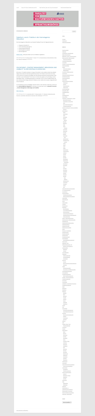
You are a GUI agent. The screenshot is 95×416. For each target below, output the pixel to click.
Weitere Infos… (19, 54)
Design (63, 67)
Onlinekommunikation (67, 195)
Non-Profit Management (68, 104)
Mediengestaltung (65, 224)
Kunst (63, 201)
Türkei (64, 185)
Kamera (64, 84)
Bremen (64, 333)
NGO (64, 103)
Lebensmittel (64, 202)
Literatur (64, 204)
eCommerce (64, 73)
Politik (63, 266)
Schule (63, 305)
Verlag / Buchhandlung (66, 372)
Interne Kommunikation (67, 366)
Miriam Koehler (38, 94)
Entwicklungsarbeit (66, 76)
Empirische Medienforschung (68, 75)
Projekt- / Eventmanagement (67, 277)
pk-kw (35, 57)
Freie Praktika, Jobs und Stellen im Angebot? (48, 7)
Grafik (63, 93)
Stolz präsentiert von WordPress (22, 410)
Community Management (68, 310)
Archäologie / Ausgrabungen (67, 53)
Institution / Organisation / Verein (68, 98)
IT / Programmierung (43, 57)
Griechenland (65, 139)
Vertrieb (64, 378)
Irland (64, 145)
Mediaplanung (65, 221)
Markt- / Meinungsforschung (67, 218)
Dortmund (65, 335)
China (64, 126)
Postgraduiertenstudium (67, 271)
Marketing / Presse (66, 375)
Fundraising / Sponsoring (68, 101)
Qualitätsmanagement (66, 285)
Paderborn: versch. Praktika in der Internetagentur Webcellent (33, 38)
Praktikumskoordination (66, 7)
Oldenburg (65, 355)
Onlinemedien (65, 248)
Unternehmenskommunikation (68, 364)
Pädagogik (64, 254)
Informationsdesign (67, 68)
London (65, 142)
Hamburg (65, 342)
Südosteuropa (66, 181)
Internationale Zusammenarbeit (68, 188)
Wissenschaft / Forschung (67, 391)
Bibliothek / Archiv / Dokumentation (69, 56)
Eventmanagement (66, 78)
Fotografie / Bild (65, 90)
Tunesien (65, 184)
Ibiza (65, 177)
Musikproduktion (65, 233)
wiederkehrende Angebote (67, 389)
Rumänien (65, 170)
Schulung (65, 265)
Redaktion (65, 249)
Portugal (64, 168)
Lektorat (64, 374)
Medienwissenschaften (66, 227)
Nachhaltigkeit (65, 238)
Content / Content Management (68, 64)
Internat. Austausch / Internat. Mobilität (70, 107)
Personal (64, 260)
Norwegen (65, 165)
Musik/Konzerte (65, 232)
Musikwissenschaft (66, 237)
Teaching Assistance (67, 371)
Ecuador (64, 132)
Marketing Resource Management (69, 215)
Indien (64, 143)
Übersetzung (64, 361)
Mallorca (65, 179)
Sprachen (64, 313)
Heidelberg (65, 346)
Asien (64, 115)
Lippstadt (65, 302)
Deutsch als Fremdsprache (68, 314)
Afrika (64, 112)
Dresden (64, 336)
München (18, 95)
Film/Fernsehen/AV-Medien (67, 81)
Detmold (64, 296)
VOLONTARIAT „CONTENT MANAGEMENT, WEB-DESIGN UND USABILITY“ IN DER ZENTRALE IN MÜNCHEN (36, 68)
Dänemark (65, 131)
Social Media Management (68, 311)
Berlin (64, 332)
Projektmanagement (67, 106)
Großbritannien (66, 140)
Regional (20, 59)
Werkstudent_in (65, 388)
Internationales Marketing (68, 213)
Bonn (64, 294)
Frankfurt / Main (66, 341)
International (64, 111)
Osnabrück (65, 356)
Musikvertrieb (65, 235)
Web (37, 95)
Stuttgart (65, 358)
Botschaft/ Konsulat (67, 100)
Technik (64, 251)
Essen (64, 339)
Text (63, 322)
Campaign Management (67, 61)
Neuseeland (65, 159)
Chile (64, 125)
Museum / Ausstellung (66, 230)
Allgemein (46, 94)
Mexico (64, 156)
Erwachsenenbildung (67, 59)
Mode (63, 229)
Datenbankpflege (65, 65)
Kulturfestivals (65, 199)
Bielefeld (64, 293)
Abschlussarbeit (65, 50)
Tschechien (65, 182)
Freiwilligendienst (65, 92)
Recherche (64, 288)
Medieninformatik (51, 94)
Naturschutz (64, 241)
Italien (64, 148)
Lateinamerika (66, 151)
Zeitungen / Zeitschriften (67, 394)
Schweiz (64, 173)
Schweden (65, 171)
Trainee (63, 328)
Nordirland (65, 163)
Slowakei (64, 174)
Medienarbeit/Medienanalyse (68, 223)
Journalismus (64, 191)
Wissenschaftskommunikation (69, 196)
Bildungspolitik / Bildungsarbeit (68, 58)
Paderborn (65, 304)
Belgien (64, 118)
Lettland (64, 153)
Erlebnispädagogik (66, 255)
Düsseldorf (65, 338)
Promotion (64, 280)
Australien (65, 117)
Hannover (65, 344)
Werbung (64, 386)
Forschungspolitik (65, 89)
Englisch (64, 316)
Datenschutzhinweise (66, 42)
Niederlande (65, 160)
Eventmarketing (66, 212)
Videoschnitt (65, 87)
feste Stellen (64, 79)
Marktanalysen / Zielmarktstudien (68, 219)
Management (65, 205)
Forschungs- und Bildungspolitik (69, 269)
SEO (63, 307)
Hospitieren (65, 369)
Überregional (28, 95)
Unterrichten (64, 367)
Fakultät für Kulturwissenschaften (29, 7)
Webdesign (24, 59)
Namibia (64, 157)
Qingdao (65, 128)
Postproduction (66, 86)
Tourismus (64, 327)
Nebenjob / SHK (65, 243)
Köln (64, 347)
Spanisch (65, 319)
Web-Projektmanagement (68, 276)
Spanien (64, 176)
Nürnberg (65, 352)
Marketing (64, 207)
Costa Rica (65, 129)
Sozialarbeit (65, 258)
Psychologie (64, 282)
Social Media (23, 95)
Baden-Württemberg (66, 54)
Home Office (64, 96)
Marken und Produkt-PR (68, 246)
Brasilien (64, 121)
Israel (64, 146)
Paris (65, 137)
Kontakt (63, 39)
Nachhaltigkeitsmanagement (68, 240)
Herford (64, 299)
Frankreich (65, 135)
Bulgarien (65, 123)
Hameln (64, 297)
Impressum (64, 40)
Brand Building (66, 209)
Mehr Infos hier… (20, 91)
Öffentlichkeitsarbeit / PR (67, 244)
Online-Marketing (50, 57)
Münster (64, 350)
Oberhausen (65, 353)
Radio (63, 286)
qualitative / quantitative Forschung (69, 283)
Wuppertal (65, 360)
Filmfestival (65, 82)
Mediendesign (66, 70)
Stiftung (63, 321)
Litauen (64, 154)
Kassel (64, 300)
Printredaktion (65, 272)
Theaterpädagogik (66, 325)
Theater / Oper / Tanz (66, 324)
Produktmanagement (66, 274)
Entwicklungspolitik (67, 268)
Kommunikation (65, 193)
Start (17, 7)
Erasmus (64, 109)
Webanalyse (65, 383)
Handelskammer (65, 95)
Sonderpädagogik (66, 257)
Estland (64, 134)
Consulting (64, 62)
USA (64, 187)
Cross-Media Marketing (67, 210)
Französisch (65, 318)
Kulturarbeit (64, 198)
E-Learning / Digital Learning (67, 72)
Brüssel (65, 120)
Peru (64, 167)
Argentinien (65, 114)
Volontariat (33, 95)
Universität (64, 363)
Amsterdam (66, 162)
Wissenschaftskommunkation (68, 392)
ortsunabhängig (65, 252)
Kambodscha (65, 149)
